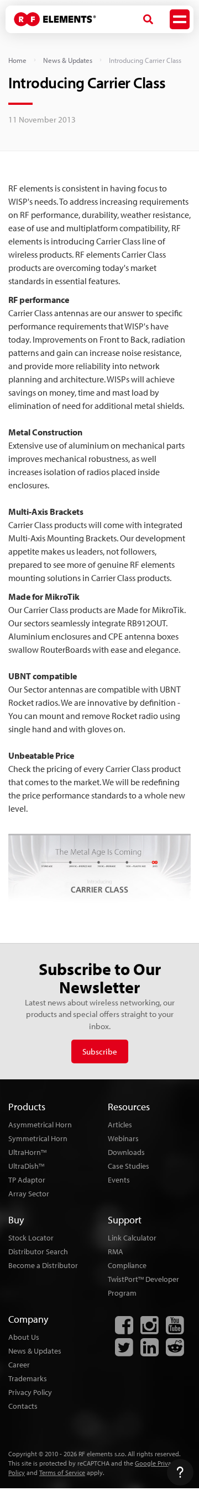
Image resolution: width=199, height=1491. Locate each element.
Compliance (127, 1265)
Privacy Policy (30, 1392)
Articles (120, 1125)
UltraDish (26, 1166)
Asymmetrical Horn (40, 1125)
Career (19, 1365)
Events (119, 1180)
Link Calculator (132, 1238)
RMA (115, 1251)
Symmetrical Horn (37, 1138)
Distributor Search (38, 1251)
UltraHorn (27, 1152)
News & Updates (67, 60)
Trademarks (27, 1378)
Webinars (123, 1138)
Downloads (126, 1152)
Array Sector (28, 1194)
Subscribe (99, 1051)
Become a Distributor (43, 1265)
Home (17, 60)
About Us (23, 1337)
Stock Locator (31, 1238)
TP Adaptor (26, 1180)
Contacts (23, 1406)
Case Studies (128, 1166)
